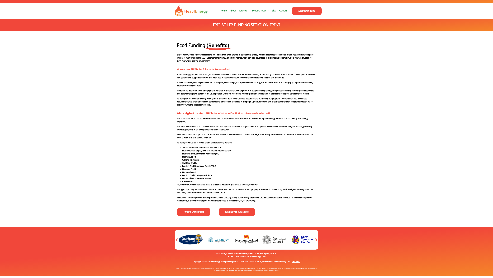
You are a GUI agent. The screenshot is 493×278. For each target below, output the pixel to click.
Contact (283, 11)
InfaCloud (296, 262)
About (233, 11)
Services (243, 11)
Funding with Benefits (194, 212)
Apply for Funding (306, 11)
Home (224, 11)
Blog (274, 11)
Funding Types (259, 11)
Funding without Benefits (237, 212)
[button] (243, 11)
